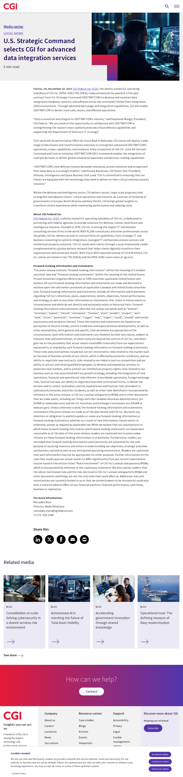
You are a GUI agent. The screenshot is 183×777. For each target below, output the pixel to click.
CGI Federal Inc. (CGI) (85, 89)
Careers (49, 726)
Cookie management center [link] (121, 742)
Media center (13, 26)
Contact (91, 691)
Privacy (117, 726)
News (47, 737)
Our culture (51, 743)
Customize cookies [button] (160, 761)
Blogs (82, 726)
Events (83, 737)
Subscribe (153, 728)
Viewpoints (85, 743)
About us (49, 720)
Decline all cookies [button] (160, 769)
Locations (50, 731)
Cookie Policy (19, 773)
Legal (116, 731)
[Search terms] (167, 6)
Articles (83, 731)
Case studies (86, 720)
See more (10, 655)
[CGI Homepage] (10, 6)
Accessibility (120, 720)
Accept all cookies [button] (160, 754)
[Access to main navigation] (176, 6)
